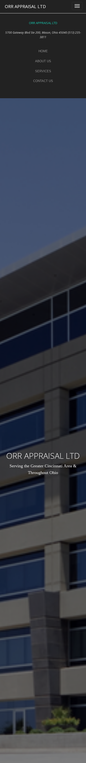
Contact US (43, 81)
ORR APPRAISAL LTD (25, 6)
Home (43, 51)
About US (43, 61)
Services (43, 71)
